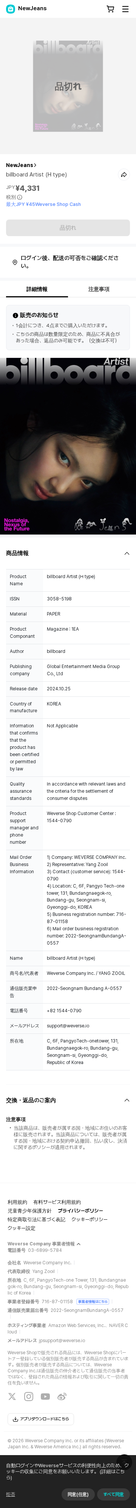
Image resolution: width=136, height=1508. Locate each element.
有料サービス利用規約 (57, 1202)
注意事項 (99, 289)
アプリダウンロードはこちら (44, 1419)
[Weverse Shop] (10, 9)
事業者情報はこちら (92, 1301)
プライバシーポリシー (80, 1211)
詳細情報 (37, 289)
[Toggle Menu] (125, 9)
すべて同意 (113, 1494)
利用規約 (17, 1202)
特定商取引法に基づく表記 (36, 1219)
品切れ (68, 227)
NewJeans (19, 165)
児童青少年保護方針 (30, 1211)
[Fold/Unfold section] (68, 553)
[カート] (110, 9)
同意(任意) (78, 1494)
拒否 (10, 1494)
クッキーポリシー (89, 1219)
